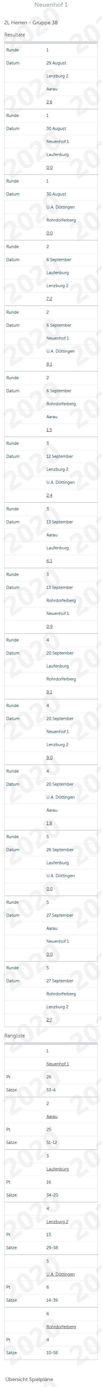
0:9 (49, 626)
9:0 (49, 757)
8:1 (49, 364)
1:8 (49, 823)
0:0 (49, 167)
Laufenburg (57, 1169)
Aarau (52, 1116)
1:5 (49, 430)
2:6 (49, 102)
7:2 (49, 298)
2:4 (49, 495)
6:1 (49, 561)
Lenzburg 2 (57, 1221)
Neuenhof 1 (57, 1064)
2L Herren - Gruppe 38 (31, 22)
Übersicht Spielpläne (29, 1379)
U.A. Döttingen (60, 1274)
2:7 (49, 1020)
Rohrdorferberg (61, 1327)
